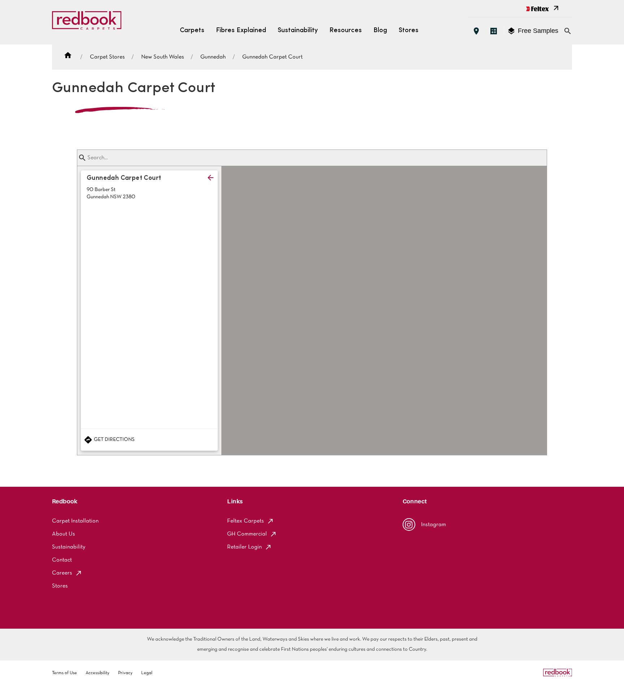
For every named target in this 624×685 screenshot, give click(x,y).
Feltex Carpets (245, 521)
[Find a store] (476, 31)
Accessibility (97, 673)
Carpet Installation (75, 521)
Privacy (125, 673)
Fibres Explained (241, 30)
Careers (62, 573)
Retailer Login (244, 547)
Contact (62, 560)
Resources (345, 30)
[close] (210, 177)
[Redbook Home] (86, 22)
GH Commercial (247, 534)
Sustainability (298, 30)
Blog (380, 30)
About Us (63, 534)
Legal (146, 673)
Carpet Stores (107, 57)
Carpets (192, 30)
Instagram (433, 524)
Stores (409, 30)
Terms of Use (64, 673)
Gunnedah (213, 57)
